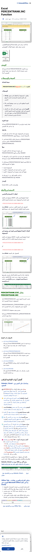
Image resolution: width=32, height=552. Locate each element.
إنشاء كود (13, 391)
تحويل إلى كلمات (18, 450)
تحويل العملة (10, 450)
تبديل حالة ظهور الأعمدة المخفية (16, 419)
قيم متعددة (14, 407)
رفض (22, 548)
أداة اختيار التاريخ (9, 428)
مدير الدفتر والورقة (9, 426)
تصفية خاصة (22, 434)
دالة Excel (10, 341)
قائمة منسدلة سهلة (13, 412)
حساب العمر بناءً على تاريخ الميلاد (16, 446)
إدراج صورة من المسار (22, 448)
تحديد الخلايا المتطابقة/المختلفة (11, 421)
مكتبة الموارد (23, 428)
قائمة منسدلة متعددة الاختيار (11, 414)
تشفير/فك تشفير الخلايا (10, 430)
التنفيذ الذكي (21, 391)
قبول (8, 548)
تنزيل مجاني (27, 506)
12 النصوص (12, 439)
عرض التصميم (7, 424)
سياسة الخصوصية (5, 545)
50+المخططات (20, 444)
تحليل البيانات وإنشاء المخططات (12, 393)
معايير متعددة (22, 407)
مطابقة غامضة (7, 409)
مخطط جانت (12, 444)
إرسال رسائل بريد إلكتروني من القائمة (18, 432)
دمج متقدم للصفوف (24, 452)
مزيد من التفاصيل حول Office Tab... (12, 506)
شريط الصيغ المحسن (21, 426)
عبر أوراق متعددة (17, 409)
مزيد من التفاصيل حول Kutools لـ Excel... (13, 473)
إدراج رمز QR (12, 448)
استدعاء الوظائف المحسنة (10, 395)
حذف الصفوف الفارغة (17, 400)
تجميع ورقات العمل (23, 430)
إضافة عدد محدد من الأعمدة (14, 417)
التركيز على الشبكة (17, 424)
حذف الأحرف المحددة (11, 441)
